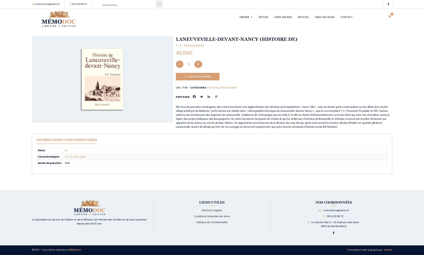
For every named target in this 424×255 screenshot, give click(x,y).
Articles (303, 17)
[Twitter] (202, 97)
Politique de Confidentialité (212, 222)
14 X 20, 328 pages (75, 156)
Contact (347, 17)
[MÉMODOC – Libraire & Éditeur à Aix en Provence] (59, 20)
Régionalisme (228, 87)
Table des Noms (325, 17)
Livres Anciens (283, 17)
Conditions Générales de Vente (212, 216)
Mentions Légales (212, 210)
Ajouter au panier (199, 76)
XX (66, 150)
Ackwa (388, 250)
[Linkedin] (209, 97)
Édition (263, 17)
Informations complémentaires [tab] (66, 140)
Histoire (213, 87)
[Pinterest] (216, 97)
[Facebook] (194, 97)
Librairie (244, 17)
